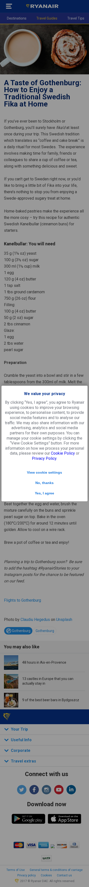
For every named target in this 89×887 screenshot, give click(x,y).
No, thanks (44, 483)
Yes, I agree (44, 493)
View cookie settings (44, 472)
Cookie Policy (63, 453)
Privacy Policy (44, 458)
